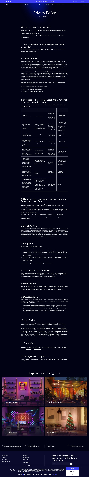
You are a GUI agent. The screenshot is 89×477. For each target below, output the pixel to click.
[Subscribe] (71, 464)
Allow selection (72, 471)
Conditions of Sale (26, 460)
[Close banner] (81, 467)
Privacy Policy (26, 457)
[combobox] (75, 1)
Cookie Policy (25, 459)
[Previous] (33, 1)
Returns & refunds (26, 464)
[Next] (56, 1)
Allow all (72, 468)
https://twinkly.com (33, 33)
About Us (4, 457)
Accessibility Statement (27, 465)
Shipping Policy (26, 462)
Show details (54, 474)
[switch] (33, 474)
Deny (72, 474)
